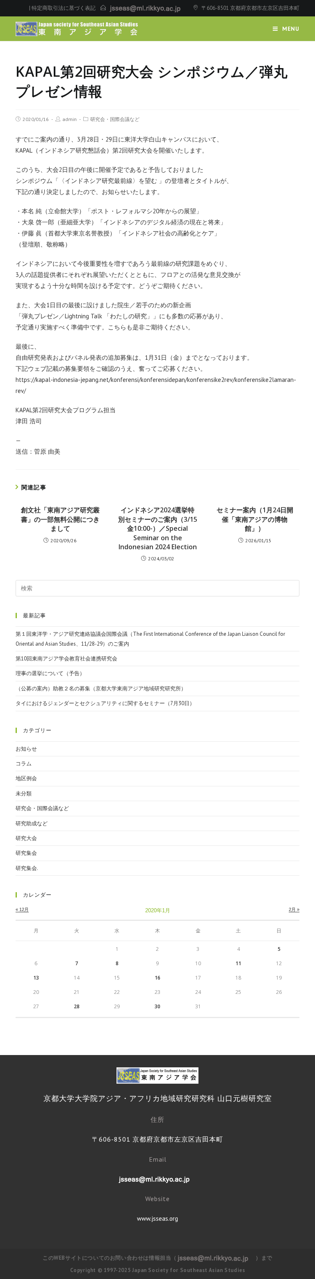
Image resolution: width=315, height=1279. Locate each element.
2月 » (294, 909)
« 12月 (22, 909)
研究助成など (32, 823)
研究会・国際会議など (114, 119)
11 (238, 963)
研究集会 (26, 853)
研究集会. (27, 868)
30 (157, 1006)
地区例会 (26, 778)
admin (69, 119)
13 (36, 977)
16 (157, 977)
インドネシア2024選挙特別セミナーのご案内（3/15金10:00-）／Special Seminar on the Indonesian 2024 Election (157, 528)
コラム (24, 763)
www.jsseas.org (157, 1218)
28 (77, 1006)
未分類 (24, 793)
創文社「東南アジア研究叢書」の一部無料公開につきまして (60, 519)
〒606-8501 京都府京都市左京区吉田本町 (250, 8)
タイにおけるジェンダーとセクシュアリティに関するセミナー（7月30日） (105, 703)
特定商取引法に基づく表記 (64, 8)
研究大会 (26, 838)
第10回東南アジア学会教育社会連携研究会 (66, 658)
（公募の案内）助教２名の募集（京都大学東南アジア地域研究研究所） (101, 688)
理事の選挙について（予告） (50, 673)
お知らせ (26, 748)
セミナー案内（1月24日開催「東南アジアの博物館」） (255, 519)
